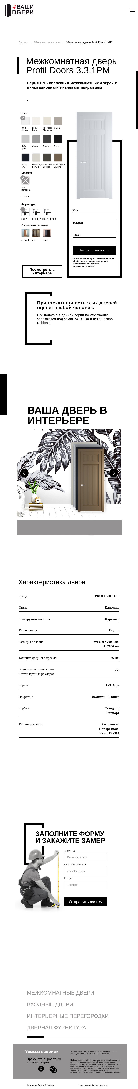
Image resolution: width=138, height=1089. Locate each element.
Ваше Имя (69, 850)
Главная (23, 42)
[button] (41, 1051)
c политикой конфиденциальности (86, 265)
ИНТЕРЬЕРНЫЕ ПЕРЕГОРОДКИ (68, 1016)
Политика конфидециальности (93, 1085)
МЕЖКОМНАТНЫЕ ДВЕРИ (60, 993)
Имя (75, 210)
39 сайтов (49, 1085)
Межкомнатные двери (47, 42)
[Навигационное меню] (132, 10)
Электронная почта (75, 864)
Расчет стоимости (94, 250)
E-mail (76, 234)
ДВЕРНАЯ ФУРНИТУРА (56, 1028)
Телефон (78, 222)
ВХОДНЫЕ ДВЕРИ (50, 1004)
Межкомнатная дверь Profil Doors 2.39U (89, 42)
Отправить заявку (85, 901)
